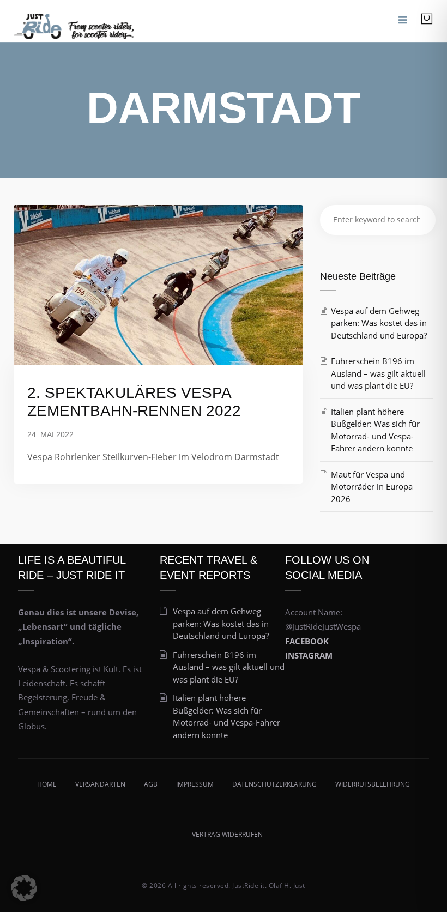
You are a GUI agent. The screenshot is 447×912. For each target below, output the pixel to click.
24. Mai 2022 (50, 434)
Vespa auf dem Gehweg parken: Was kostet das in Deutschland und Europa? (379, 323)
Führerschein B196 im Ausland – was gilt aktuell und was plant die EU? (378, 373)
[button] (24, 888)
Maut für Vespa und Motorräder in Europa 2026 (372, 486)
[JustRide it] (74, 21)
